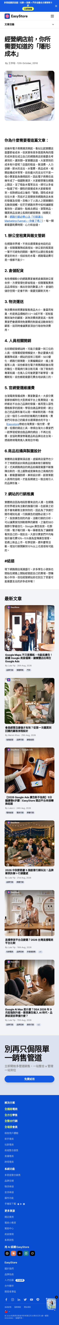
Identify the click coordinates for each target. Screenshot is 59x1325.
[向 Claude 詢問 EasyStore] (13, 1253)
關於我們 (9, 1268)
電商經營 (9, 813)
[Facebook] (6, 1299)
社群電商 (9, 952)
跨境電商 (9, 1161)
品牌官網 (20, 952)
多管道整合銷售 (12, 1175)
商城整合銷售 (11, 1150)
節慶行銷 (30, 813)
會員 (11, 1126)
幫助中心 (9, 1228)
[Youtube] (31, 1299)
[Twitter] (25, 1299)
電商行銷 (20, 813)
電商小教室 (10, 1222)
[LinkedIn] (19, 1299)
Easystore (13, 424)
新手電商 (9, 1138)
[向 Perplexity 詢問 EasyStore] (26, 1253)
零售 (11, 1115)
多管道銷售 (31, 952)
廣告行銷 (30, 1025)
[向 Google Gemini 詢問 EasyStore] (19, 1253)
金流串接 (9, 1192)
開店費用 (9, 1216)
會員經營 (9, 740)
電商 (11, 1109)
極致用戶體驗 (11, 1133)
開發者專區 (10, 1291)
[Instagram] (12, 1299)
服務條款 (17, 1307)
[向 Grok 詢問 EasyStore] (32, 1253)
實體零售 (20, 670)
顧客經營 (30, 740)
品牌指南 (9, 1274)
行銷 (11, 1120)
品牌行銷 (9, 670)
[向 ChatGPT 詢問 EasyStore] (7, 1253)
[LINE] (38, 1299)
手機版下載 (11, 1203)
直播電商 (9, 1156)
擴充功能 (9, 1198)
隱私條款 (27, 1307)
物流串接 (9, 1186)
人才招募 (14, 1280)
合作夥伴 (9, 1285)
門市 (28, 670)
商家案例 (9, 1234)
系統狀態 (9, 1239)
